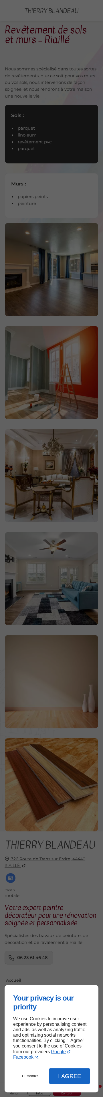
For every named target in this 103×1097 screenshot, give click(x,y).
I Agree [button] (69, 1076)
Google (58, 1051)
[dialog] (51, 1038)
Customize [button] (30, 1076)
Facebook (23, 1057)
